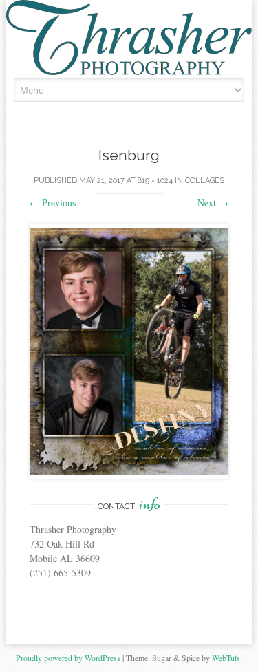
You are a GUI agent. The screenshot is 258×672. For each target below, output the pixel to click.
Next (212, 202)
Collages (204, 180)
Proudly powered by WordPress (68, 657)
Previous (53, 202)
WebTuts (226, 657)
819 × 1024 (155, 180)
